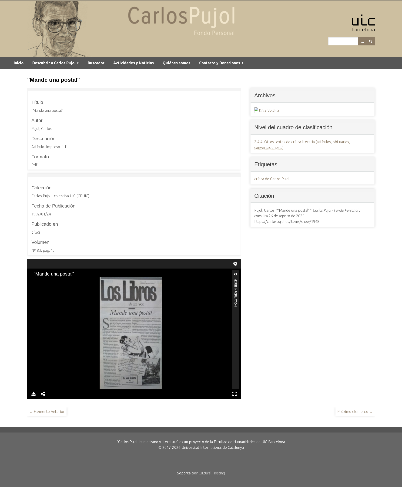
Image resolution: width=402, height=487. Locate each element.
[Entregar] (370, 41)
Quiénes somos (176, 63)
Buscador (96, 63)
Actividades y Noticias (133, 63)
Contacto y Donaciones (219, 63)
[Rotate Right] (50, 281)
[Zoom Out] (43, 281)
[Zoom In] (35, 281)
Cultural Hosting (212, 473)
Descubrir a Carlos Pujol (54, 63)
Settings (235, 263)
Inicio (18, 63)
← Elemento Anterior (47, 411)
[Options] (362, 41)
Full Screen (234, 393)
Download (33, 393)
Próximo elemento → (355, 411)
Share (43, 393)
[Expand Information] (235, 274)
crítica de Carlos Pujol (271, 179)
